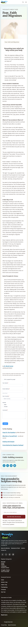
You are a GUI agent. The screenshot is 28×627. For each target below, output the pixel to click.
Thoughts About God (8, 622)
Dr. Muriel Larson (8, 366)
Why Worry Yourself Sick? (10, 436)
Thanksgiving (4, 587)
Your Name (5, 383)
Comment (5, 410)
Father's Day (4, 584)
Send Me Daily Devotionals (14, 516)
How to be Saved (5, 571)
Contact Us (3, 550)
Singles (2, 564)
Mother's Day (4, 582)
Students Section (5, 567)
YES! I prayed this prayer (9, 379)
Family (2, 563)
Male (5, 404)
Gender (4, 402)
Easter (2, 579)
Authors (23, 548)
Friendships (4, 566)
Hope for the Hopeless (9, 432)
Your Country (6, 396)
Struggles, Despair (5, 570)
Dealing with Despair (8, 441)
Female (5, 406)
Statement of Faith (15, 548)
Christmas (3, 589)
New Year (3, 592)
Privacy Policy (4, 625)
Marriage (3, 561)
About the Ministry (5, 548)
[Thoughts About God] (4, 2)
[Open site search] (22, 2)
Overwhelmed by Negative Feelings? (13, 445)
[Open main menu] (25, 2)
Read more (4, 615)
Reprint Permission (12, 625)
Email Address (6, 389)
